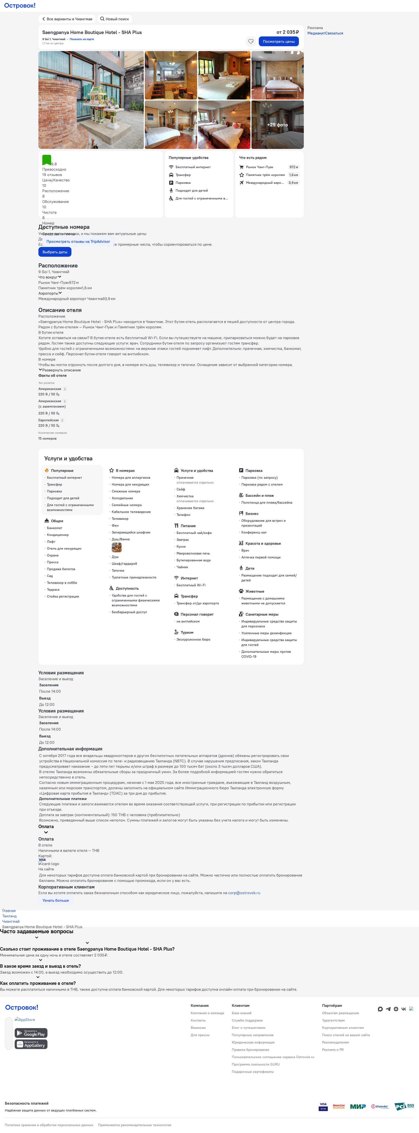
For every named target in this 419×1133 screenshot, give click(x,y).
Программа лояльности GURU (256, 1064)
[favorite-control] (251, 41)
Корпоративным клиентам (343, 1027)
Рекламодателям (335, 1042)
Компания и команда (207, 1013)
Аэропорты (48, 293)
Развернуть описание (61, 369)
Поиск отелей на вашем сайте (346, 1035)
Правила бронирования (250, 1049)
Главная (9, 910)
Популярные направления (252, 1035)
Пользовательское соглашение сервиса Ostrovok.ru (273, 1057)
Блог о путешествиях (248, 1027)
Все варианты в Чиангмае (69, 18)
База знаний (241, 1013)
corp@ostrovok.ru (244, 892)
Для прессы (200, 1035)
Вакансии (198, 1027)
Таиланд (9, 915)
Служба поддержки (247, 1020)
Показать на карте (82, 39)
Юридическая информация (253, 1042)
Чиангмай (11, 921)
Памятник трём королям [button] (60, 287)
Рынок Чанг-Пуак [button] (53, 282)
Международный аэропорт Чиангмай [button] (71, 298)
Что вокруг (48, 277)
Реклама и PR (333, 1049)
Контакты (198, 1020)
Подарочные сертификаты (253, 1071)
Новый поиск (117, 18)
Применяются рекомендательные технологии (134, 1125)
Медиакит (316, 33)
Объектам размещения (340, 1013)
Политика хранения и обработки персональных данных (49, 1125)
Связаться (334, 33)
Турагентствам (333, 1020)
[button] (91, 100)
